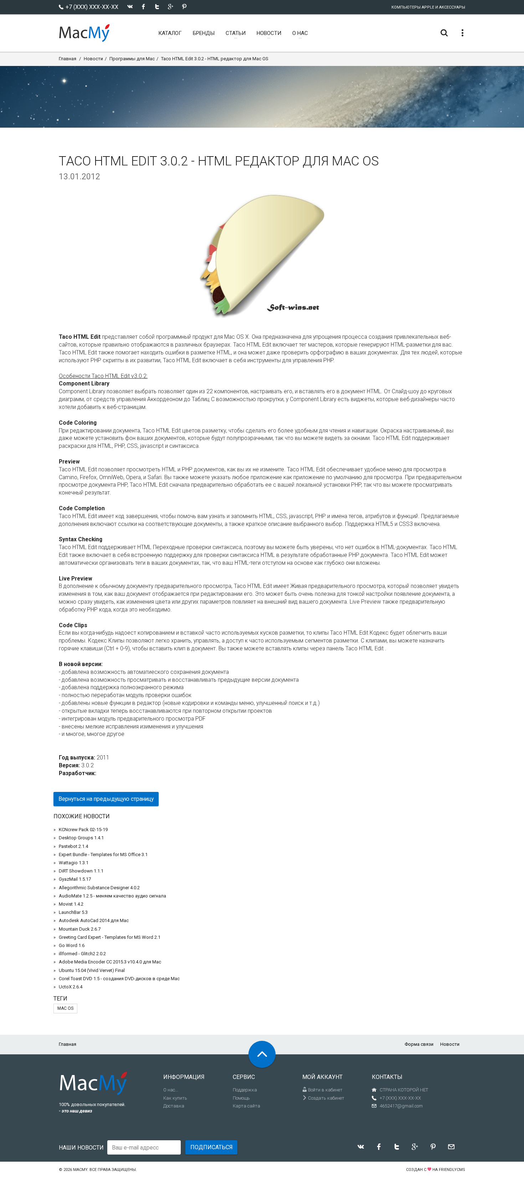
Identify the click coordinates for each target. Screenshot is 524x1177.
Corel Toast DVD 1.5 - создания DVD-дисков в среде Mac (119, 978)
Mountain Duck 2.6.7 (80, 929)
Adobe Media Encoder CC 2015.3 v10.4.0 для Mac (110, 961)
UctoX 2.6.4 (70, 986)
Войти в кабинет (325, 1089)
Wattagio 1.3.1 (73, 862)
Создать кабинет (325, 1098)
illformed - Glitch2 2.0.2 (82, 953)
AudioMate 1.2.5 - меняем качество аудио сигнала (112, 896)
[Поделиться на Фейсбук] (143, 6)
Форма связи (419, 1044)
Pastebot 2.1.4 (73, 846)
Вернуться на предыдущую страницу (106, 798)
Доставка (173, 1106)
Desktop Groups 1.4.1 (81, 837)
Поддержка (245, 1089)
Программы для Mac (132, 58)
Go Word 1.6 (71, 945)
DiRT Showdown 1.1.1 (81, 871)
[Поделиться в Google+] (170, 6)
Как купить (175, 1098)
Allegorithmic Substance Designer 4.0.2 (99, 887)
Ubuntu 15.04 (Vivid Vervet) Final (92, 970)
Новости (93, 58)
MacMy (80, 1169)
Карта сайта (246, 1106)
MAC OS (65, 1008)
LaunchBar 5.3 (73, 912)
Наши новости (81, 1147)
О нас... (170, 1089)
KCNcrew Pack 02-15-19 (83, 829)
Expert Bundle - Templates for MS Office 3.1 (103, 854)
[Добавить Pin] (184, 6)
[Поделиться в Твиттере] (157, 6)
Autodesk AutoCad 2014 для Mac (94, 920)
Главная (67, 58)
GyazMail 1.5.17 (75, 879)
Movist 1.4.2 (71, 904)
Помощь (241, 1098)
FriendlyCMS (452, 1169)
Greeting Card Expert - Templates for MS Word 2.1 (109, 937)
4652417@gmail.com (401, 1106)
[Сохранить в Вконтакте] (130, 6)
